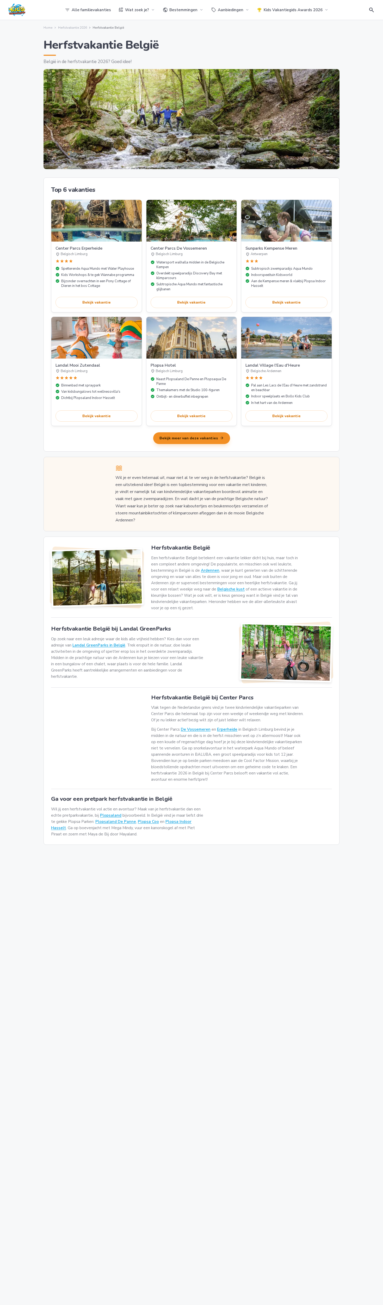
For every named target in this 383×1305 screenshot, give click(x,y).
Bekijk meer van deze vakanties (191, 438)
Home (48, 28)
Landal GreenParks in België (98, 645)
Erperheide (227, 729)
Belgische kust (231, 589)
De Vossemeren (196, 729)
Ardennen (210, 570)
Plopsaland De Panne (115, 821)
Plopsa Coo (148, 821)
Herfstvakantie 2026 (72, 28)
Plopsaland (110, 815)
